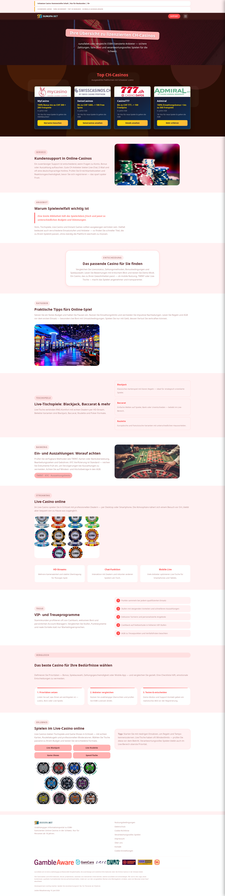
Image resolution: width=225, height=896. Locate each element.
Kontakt (118, 846)
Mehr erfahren (172, 123)
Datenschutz (120, 826)
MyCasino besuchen (53, 123)
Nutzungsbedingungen (125, 822)
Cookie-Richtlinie (122, 830)
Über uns (119, 842)
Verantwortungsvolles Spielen (128, 834)
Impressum (120, 838)
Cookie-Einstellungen (124, 851)
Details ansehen (132, 123)
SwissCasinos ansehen (92, 123)
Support (174, 16)
